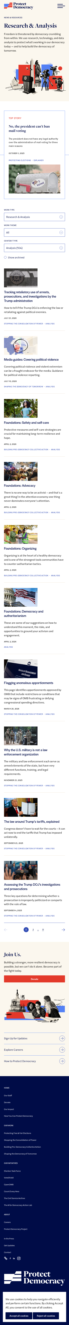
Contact (7, 1252)
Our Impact (9, 1109)
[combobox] (34, 217)
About (7, 1214)
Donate (34, 979)
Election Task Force (12, 1170)
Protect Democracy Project (15, 1228)
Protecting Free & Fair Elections (17, 1133)
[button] (61, 6)
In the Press (9, 1238)
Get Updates (9, 1245)
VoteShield (9, 1177)
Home (6, 1088)
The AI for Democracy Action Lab (18, 1205)
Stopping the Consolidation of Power (20, 1139)
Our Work (8, 1125)
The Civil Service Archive (14, 1198)
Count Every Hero (11, 1191)
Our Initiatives (11, 1163)
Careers (7, 1222)
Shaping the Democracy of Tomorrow (20, 1153)
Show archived (16, 257)
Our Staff (8, 1095)
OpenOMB (9, 1184)
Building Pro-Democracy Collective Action (22, 1146)
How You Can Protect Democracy (18, 1115)
